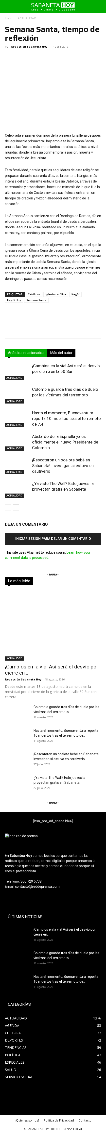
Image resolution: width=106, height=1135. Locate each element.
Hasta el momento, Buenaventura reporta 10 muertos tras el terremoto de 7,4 (66, 418)
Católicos (34, 294)
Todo (27, 581)
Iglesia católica (56, 294)
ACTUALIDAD (27, 18)
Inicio (8, 18)
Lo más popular (70, 581)
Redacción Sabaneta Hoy (29, 46)
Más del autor (61, 353)
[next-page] (16, 507)
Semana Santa (36, 300)
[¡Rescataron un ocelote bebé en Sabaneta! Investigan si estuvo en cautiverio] (17, 465)
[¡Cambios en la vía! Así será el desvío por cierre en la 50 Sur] (17, 371)
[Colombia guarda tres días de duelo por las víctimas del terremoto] (17, 395)
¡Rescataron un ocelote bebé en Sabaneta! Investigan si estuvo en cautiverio (63, 465)
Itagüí (75, 294)
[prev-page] (8, 507)
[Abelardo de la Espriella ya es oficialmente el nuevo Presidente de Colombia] (17, 442)
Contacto (85, 1120)
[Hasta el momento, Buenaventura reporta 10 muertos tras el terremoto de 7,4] (17, 418)
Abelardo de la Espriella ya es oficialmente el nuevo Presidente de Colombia (65, 442)
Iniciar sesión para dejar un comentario (53, 539)
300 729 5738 (31, 881)
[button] (8, 6)
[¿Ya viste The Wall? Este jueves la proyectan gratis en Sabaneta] (17, 489)
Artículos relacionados (26, 353)
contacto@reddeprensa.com (37, 886)
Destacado (45, 581)
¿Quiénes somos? (27, 1120)
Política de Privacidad (59, 1120)
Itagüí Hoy (14, 300)
